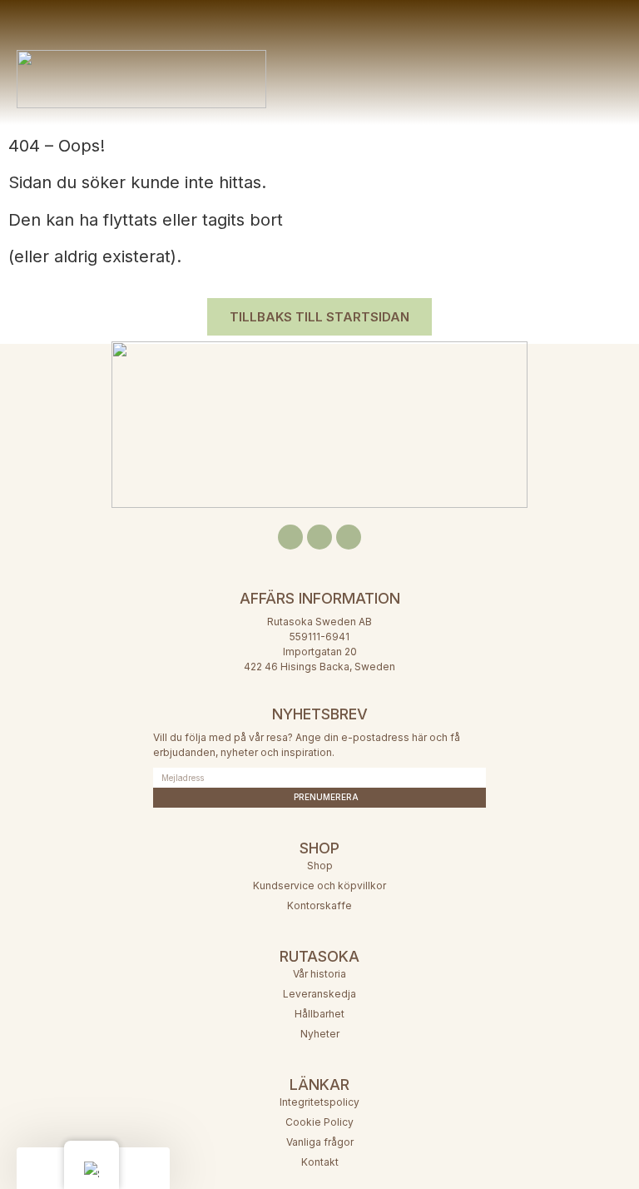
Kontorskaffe (319, 905)
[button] (410, 54)
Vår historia (319, 974)
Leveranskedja (319, 994)
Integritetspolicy (319, 1102)
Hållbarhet (319, 1013)
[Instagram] (319, 537)
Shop (320, 865)
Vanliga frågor (320, 1142)
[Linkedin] (348, 537)
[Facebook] (290, 537)
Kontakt (320, 1162)
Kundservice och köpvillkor (319, 885)
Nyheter (319, 1033)
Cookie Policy (319, 1122)
